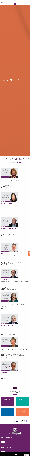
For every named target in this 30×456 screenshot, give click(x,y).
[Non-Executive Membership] (7, 412)
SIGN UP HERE (15, 394)
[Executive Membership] (7, 401)
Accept (15, 454)
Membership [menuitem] (11, 2)
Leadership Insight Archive (8, 166)
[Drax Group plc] (16, 421)
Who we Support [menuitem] (21, 2)
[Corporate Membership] (22, 401)
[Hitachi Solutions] (21, 421)
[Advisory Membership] (22, 412)
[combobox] (26, 455)
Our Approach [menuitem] (16, 2)
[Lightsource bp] (11, 421)
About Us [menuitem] (6, 2)
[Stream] (26, 421)
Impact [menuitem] (27, 2)
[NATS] (6, 421)
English (27, 455)
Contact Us (29, 253)
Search (19, 162)
